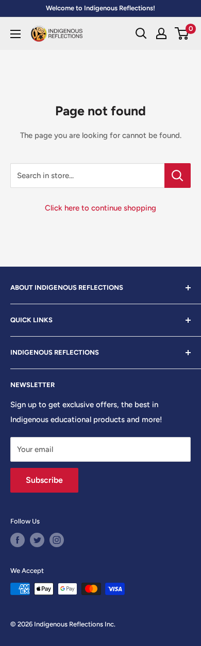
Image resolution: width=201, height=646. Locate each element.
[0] (182, 33)
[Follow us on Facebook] (17, 540)
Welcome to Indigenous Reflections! (100, 8)
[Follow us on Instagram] (56, 540)
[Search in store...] (177, 175)
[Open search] (141, 33)
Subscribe (44, 480)
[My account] (161, 33)
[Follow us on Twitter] (37, 540)
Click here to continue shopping (100, 208)
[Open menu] (15, 34)
